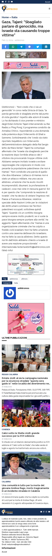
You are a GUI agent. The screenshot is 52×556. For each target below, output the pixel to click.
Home (5, 17)
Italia (14, 17)
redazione (8, 387)
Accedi (47, 2)
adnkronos (14, 279)
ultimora (24, 279)
